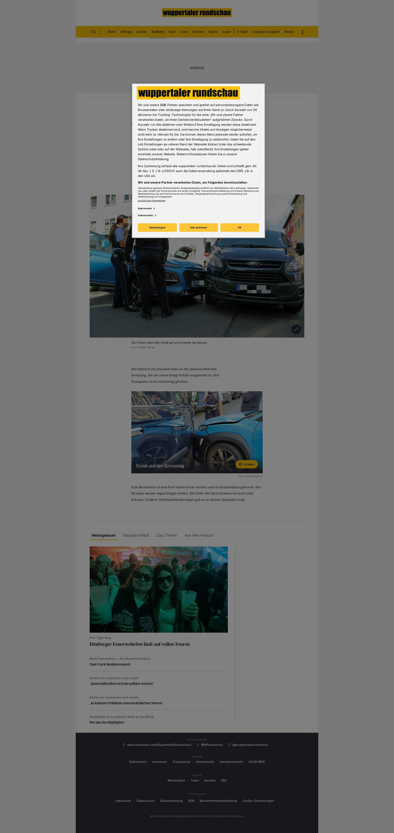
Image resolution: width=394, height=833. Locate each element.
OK (240, 227)
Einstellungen (157, 227)
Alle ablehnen (198, 227)
